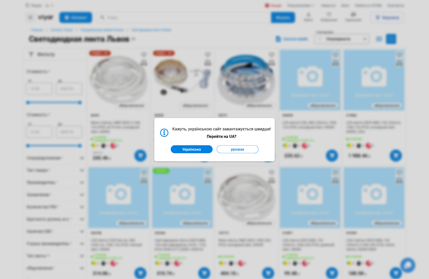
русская (237, 149)
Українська (191, 149)
